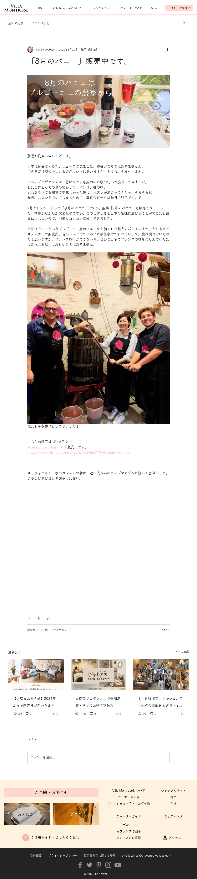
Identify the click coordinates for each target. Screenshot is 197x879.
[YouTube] (118, 865)
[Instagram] (108, 865)
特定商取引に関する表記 (100, 855)
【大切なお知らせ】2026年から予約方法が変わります (34, 702)
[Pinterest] (99, 865)
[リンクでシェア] (48, 618)
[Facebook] (80, 865)
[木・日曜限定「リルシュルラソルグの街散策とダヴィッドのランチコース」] (161, 674)
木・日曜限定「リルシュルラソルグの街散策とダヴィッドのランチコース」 (160, 703)
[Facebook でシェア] (29, 618)
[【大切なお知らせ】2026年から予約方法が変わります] (36, 674)
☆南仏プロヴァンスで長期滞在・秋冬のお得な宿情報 (97, 702)
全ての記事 (15, 23)
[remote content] (98, 544)
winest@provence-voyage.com (151, 855)
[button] (184, 23)
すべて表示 (182, 651)
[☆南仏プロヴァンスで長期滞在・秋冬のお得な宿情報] (98, 674)
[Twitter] (89, 865)
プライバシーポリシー (62, 855)
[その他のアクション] (167, 49)
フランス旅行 (40, 23)
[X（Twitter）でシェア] (38, 618)
